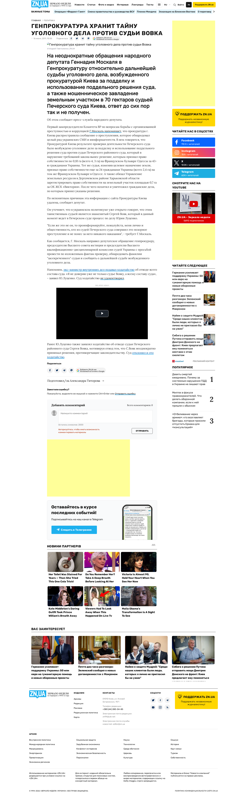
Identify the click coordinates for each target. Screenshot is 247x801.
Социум (174, 740)
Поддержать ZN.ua (204, 5)
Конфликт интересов (86, 749)
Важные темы (40, 12)
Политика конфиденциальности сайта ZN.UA (196, 791)
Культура (128, 757)
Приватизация (36, 757)
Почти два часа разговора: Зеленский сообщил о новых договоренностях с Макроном (186, 302)
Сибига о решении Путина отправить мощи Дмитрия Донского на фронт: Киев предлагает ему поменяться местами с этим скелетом (187, 345)
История (175, 744)
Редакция (78, 703)
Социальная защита (86, 740)
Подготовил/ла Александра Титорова (73, 380)
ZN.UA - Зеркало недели (193, 217)
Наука (127, 740)
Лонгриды (137, 4)
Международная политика (42, 744)
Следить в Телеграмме (76, 529)
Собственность (178, 757)
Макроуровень (36, 749)
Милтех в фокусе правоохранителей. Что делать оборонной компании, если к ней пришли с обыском (187, 399)
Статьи (91, 4)
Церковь (128, 753)
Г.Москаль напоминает (105, 131)
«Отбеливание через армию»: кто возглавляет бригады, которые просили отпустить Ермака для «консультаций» (189, 421)
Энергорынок (35, 753)
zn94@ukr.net (109, 716)
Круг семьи (176, 749)
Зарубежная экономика (88, 744)
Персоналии (82, 757)
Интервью (123, 4)
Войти (181, 5)
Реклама (78, 708)
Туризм (174, 753)
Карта (76, 717)
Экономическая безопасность (91, 753)
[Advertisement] (88, 468)
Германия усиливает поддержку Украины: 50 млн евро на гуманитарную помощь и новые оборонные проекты (188, 281)
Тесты (150, 4)
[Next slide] (213, 11)
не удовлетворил (112, 278)
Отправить (142, 431)
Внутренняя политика (40, 740)
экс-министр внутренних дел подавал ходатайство (99, 269)
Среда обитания (131, 749)
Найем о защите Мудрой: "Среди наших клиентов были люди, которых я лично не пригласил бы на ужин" (188, 322)
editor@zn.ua (119, 724)
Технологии (129, 744)
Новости (79, 4)
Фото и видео (106, 4)
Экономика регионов (39, 762)
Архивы (77, 699)
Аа (189, 5)
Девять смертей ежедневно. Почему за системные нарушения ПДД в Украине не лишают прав (189, 379)
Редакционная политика (86, 712)
